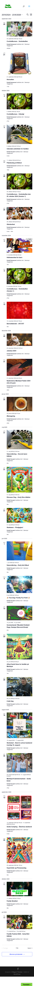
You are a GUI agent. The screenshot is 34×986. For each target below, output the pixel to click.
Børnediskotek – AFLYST (15, 324)
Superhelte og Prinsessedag (16, 868)
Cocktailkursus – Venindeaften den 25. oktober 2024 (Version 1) (19, 195)
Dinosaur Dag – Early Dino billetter (18, 497)
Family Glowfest (12, 901)
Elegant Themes (17, 972)
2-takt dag (10, 701)
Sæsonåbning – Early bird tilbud (18, 565)
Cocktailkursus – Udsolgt (15, 114)
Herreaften (10, 79)
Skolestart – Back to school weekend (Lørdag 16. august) (19, 744)
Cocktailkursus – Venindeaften (17, 41)
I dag (17, 948)
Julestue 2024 (11, 351)
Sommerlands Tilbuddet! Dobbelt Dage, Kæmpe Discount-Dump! (18, 626)
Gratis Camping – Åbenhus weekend (19, 827)
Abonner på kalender (16, 954)
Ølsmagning (11, 416)
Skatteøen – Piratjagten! (15, 527)
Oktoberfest (11, 224)
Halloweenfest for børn (14, 257)
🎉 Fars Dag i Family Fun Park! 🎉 (18, 598)
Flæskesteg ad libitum (14, 163)
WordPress (17, 974)
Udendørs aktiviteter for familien (18, 149)
